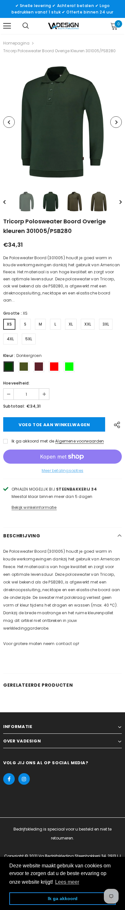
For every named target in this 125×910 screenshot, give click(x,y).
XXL (87, 324)
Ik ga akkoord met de (33, 441)
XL (71, 324)
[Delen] (115, 424)
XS (9, 324)
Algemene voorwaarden (79, 441)
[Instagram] (24, 779)
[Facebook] (9, 779)
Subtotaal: (14, 406)
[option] (62, 122)
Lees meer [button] (67, 882)
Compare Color (101, 172)
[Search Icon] (25, 26)
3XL (106, 324)
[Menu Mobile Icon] (7, 26)
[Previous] (9, 122)
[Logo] (63, 25)
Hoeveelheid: (16, 383)
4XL (10, 339)
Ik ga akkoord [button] (63, 898)
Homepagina (16, 43)
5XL (28, 339)
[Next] (116, 122)
